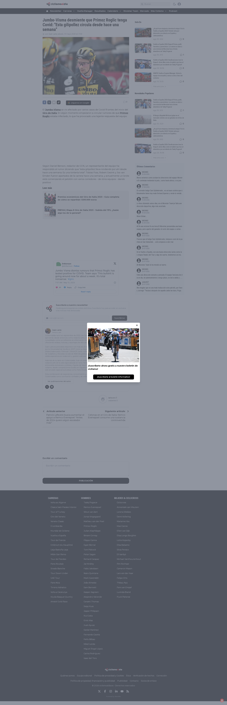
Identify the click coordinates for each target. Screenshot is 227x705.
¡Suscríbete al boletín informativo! (113, 377)
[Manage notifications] (222, 700)
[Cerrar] (137, 325)
